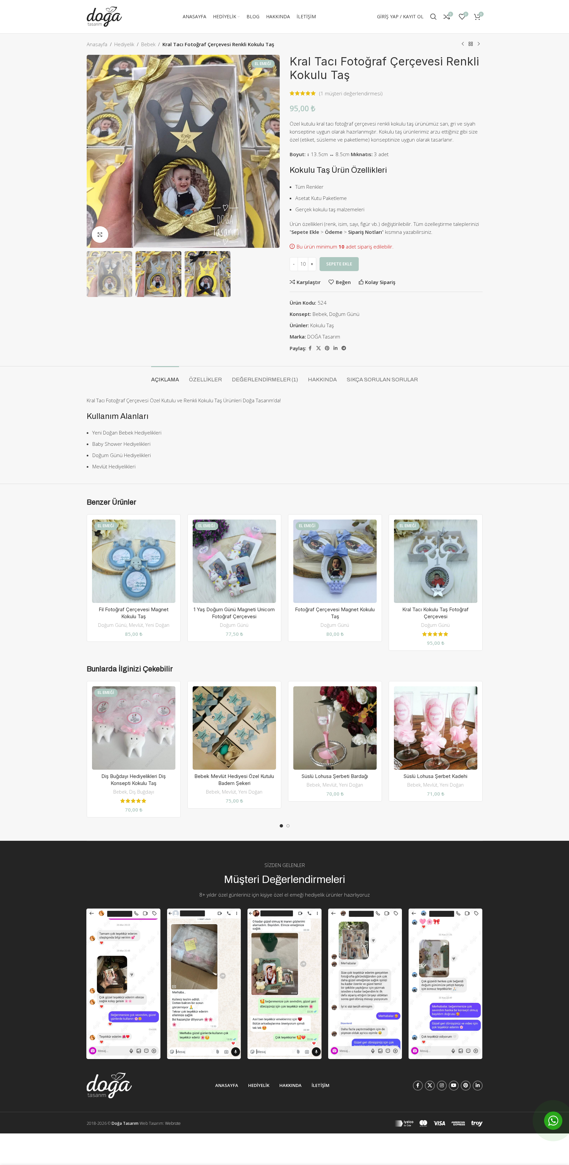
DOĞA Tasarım (323, 336)
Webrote (173, 1123)
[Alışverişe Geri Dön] (471, 44)
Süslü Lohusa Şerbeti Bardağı (335, 776)
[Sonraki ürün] (479, 44)
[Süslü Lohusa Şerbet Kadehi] (435, 728)
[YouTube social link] (454, 1086)
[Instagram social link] (442, 1086)
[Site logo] (104, 16)
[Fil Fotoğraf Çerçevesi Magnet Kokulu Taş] (133, 561)
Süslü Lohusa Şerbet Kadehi (435, 776)
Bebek (148, 44)
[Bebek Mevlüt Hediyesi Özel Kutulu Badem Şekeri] (234, 728)
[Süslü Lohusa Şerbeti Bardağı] (335, 728)
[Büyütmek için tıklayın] (100, 234)
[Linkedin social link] (335, 348)
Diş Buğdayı (141, 792)
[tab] (165, 376)
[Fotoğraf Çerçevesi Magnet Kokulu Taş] (335, 561)
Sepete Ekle (339, 264)
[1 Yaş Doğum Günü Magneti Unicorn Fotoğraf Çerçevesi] (234, 561)
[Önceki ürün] (463, 44)
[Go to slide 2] (288, 825)
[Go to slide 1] (281, 825)
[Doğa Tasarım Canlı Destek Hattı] (553, 1121)
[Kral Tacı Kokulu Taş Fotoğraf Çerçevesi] (435, 561)
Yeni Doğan (157, 625)
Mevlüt (136, 625)
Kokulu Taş (322, 325)
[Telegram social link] (343, 348)
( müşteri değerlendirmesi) (351, 93)
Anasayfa (97, 44)
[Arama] (433, 16)
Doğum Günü (344, 314)
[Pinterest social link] (327, 348)
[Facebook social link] (310, 348)
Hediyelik (124, 44)
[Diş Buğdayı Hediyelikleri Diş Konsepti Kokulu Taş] (133, 728)
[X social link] (318, 348)
